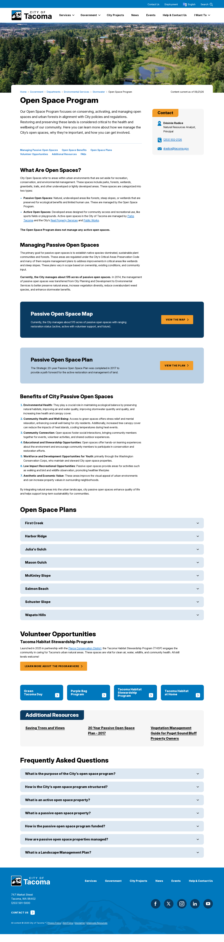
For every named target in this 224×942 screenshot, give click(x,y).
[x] (168, 904)
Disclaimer (80, 923)
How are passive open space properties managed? (66, 839)
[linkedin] (195, 904)
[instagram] (182, 904)
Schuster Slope (38, 602)
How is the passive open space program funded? (65, 826)
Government (113, 880)
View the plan (175, 365)
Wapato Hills (35, 615)
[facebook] (155, 904)
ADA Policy (68, 923)
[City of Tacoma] (31, 15)
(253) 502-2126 (172, 139)
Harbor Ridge (36, 536)
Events (176, 880)
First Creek (34, 523)
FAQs (83, 154)
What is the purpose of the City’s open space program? (70, 774)
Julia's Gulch (35, 549)
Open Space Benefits (74, 150)
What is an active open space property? (57, 800)
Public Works (91, 220)
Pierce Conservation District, (85, 648)
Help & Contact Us (201, 880)
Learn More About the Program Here (52, 666)
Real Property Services (64, 220)
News (159, 880)
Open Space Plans (101, 150)
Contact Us (153, 4)
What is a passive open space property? (58, 813)
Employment (171, 4)
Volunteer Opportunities (34, 154)
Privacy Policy (54, 923)
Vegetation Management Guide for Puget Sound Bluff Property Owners (174, 733)
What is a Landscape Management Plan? (58, 852)
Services (91, 880)
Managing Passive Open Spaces (39, 150)
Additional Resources (64, 154)
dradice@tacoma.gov (176, 148)
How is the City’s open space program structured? (66, 787)
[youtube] (208, 904)
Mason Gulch (36, 562)
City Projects (138, 880)
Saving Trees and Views (45, 728)
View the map (175, 319)
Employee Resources (97, 923)
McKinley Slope (38, 576)
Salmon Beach (37, 589)
